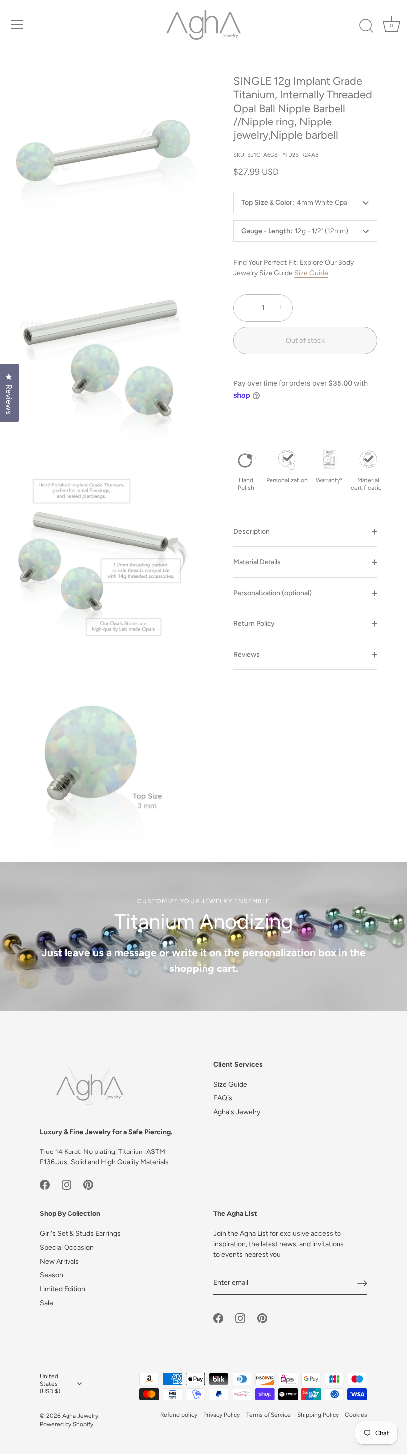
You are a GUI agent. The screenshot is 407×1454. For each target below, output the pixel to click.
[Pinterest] (88, 1184)
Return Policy (254, 623)
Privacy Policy (222, 1414)
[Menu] (17, 25)
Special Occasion (67, 1247)
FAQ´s (222, 1098)
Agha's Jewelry (236, 1112)
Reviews (246, 654)
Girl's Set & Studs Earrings (80, 1233)
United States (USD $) (50, 1383)
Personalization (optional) (272, 593)
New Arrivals (59, 1261)
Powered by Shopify (66, 1424)
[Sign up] (362, 1283)
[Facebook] (45, 1184)
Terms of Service (268, 1414)
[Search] (366, 26)
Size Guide (311, 273)
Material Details (257, 562)
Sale (46, 1303)
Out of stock (305, 340)
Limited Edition (62, 1289)
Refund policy (178, 1414)
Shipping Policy (318, 1414)
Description (251, 531)
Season (51, 1275)
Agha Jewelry (80, 1415)
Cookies (356, 1414)
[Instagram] (66, 1184)
